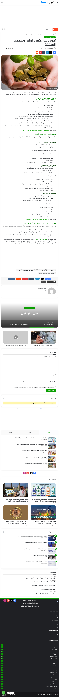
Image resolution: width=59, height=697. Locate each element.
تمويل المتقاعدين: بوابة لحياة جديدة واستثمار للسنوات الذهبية (39, 29)
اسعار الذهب (54, 670)
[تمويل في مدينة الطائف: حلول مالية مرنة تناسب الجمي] (52, 465)
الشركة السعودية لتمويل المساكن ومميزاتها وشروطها (38, 219)
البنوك (56, 651)
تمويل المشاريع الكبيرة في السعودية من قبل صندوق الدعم (36, 130)
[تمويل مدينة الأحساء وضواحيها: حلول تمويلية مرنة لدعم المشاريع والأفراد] (15, 512)
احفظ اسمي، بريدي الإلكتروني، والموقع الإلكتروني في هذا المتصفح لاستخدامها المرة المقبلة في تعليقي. (34, 387)
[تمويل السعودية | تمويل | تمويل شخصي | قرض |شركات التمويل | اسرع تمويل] (47, 2)
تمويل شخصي (54, 649)
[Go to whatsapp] (3, 693)
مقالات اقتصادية (53, 656)
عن (57, 617)
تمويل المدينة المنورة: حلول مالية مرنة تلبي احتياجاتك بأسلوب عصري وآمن (32, 444)
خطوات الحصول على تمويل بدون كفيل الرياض (28, 270)
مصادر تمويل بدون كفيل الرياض (46, 273)
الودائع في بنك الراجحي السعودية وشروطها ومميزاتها (36, 542)
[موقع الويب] (45, 291)
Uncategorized (53, 672)
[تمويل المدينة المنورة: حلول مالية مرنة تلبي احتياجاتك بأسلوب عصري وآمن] (52, 446)
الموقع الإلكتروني (25, 381)
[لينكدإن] (47, 52)
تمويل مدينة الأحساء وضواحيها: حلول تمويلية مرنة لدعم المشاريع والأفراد (17, 522)
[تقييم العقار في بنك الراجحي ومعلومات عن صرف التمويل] (52, 551)
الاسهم (55, 660)
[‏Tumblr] (43, 52)
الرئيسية (53, 33)
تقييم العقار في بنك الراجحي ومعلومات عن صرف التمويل (35, 549)
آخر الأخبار (55, 663)
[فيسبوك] (54, 52)
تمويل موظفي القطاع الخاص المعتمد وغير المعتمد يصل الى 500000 (44, 522)
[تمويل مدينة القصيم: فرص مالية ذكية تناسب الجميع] (52, 459)
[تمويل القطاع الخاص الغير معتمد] (52, 557)
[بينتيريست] (40, 52)
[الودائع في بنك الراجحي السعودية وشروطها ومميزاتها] (52, 544)
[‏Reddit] (37, 52)
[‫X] (50, 52)
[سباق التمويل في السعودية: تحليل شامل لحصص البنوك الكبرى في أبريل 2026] (52, 439)
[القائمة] (2, 3)
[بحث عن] (57, 3)
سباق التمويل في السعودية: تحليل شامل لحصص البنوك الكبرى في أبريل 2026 (31, 438)
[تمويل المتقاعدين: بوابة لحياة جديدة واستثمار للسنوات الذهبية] (52, 452)
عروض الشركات (53, 654)
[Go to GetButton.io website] (3, 695)
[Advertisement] (29, 16)
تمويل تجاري (54, 681)
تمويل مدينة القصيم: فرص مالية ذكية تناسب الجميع (36, 457)
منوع (56, 644)
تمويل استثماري (53, 677)
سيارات (55, 688)
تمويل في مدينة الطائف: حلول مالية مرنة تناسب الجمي (35, 463)
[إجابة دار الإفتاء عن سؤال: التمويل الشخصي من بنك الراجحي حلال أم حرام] (52, 538)
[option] (29, 313)
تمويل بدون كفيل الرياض (41, 239)
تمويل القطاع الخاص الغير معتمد (40, 555)
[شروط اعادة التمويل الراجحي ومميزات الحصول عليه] (52, 563)
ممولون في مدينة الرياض (45, 33)
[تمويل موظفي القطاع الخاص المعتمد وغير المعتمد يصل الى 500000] (43, 512)
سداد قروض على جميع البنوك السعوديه (29, 313)
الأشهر (29, 432)
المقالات (55, 679)
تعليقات (10, 432)
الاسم (54, 374)
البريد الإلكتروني (52, 381)
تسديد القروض (29, 307)
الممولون (55, 665)
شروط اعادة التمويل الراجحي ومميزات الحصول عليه (36, 562)
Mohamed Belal (50, 48)
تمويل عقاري (54, 667)
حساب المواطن (54, 658)
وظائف (55, 647)
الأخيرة (48, 432)
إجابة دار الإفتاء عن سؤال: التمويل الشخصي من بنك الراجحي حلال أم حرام (32, 536)
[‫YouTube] (27, 473)
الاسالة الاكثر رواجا (53, 683)
